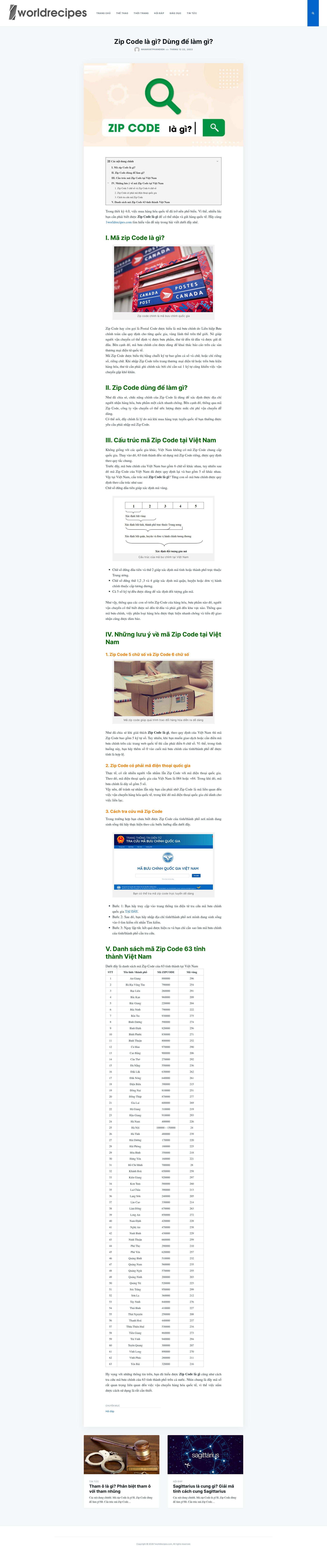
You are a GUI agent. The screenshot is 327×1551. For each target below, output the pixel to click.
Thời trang (141, 13)
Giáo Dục (176, 13)
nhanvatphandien (153, 49)
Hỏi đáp (159, 13)
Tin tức (192, 13)
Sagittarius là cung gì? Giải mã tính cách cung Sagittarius (203, 1489)
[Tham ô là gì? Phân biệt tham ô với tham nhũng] (121, 1454)
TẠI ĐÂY (131, 911)
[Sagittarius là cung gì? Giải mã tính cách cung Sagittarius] (205, 1454)
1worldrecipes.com (119, 222)
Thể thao (122, 13)
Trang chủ (103, 13)
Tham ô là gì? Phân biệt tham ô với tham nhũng (120, 1489)
